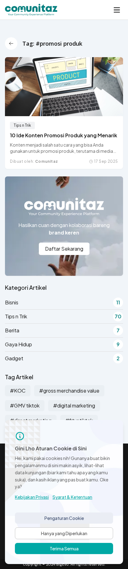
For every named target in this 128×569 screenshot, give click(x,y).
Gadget (62, 358)
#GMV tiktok (24, 405)
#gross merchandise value (69, 390)
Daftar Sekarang (64, 248)
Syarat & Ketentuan (72, 497)
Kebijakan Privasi (32, 497)
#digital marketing (74, 405)
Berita (62, 330)
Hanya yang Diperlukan (64, 533)
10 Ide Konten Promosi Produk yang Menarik (63, 135)
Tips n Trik (22, 125)
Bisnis (62, 302)
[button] (117, 10)
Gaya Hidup (62, 344)
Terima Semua (64, 548)
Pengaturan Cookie (64, 518)
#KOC (17, 390)
